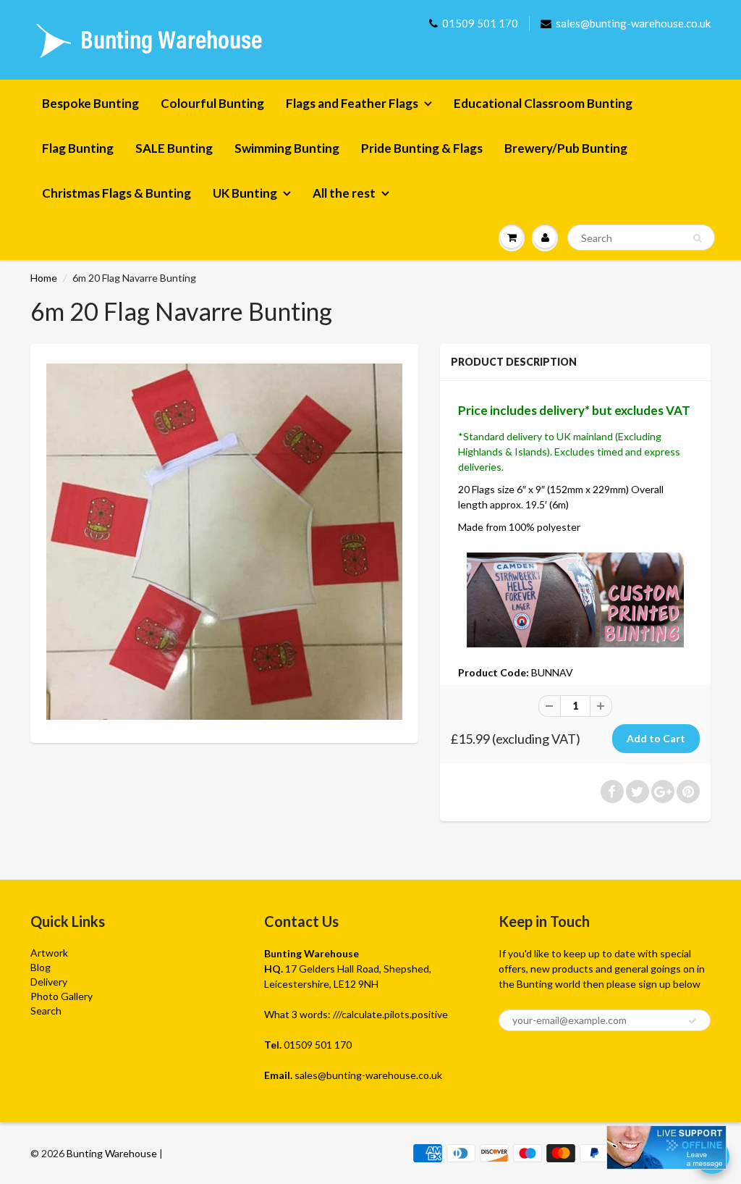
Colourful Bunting (212, 103)
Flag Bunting (78, 148)
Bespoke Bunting (90, 103)
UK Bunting (245, 193)
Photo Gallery (61, 996)
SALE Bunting (174, 148)
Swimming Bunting (286, 148)
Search (46, 1010)
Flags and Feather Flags (352, 103)
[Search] (697, 238)
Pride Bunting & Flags (422, 148)
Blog (40, 967)
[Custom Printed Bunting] (575, 598)
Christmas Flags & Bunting (116, 193)
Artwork (49, 952)
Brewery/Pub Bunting (565, 148)
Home (43, 278)
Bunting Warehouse (112, 1153)
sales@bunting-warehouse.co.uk (633, 23)
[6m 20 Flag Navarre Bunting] (224, 541)
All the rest (344, 193)
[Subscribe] (692, 1021)
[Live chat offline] (666, 1147)
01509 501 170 (480, 23)
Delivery (48, 981)
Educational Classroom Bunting (543, 103)
